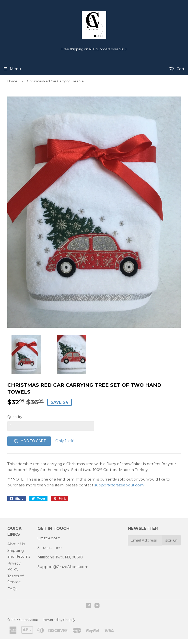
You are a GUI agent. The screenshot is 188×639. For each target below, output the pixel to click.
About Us (16, 544)
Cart (180, 68)
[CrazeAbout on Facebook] (88, 606)
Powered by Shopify (59, 620)
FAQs (12, 588)
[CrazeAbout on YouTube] (97, 606)
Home (12, 81)
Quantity (14, 417)
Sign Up (171, 540)
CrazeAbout (28, 620)
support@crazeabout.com (119, 485)
